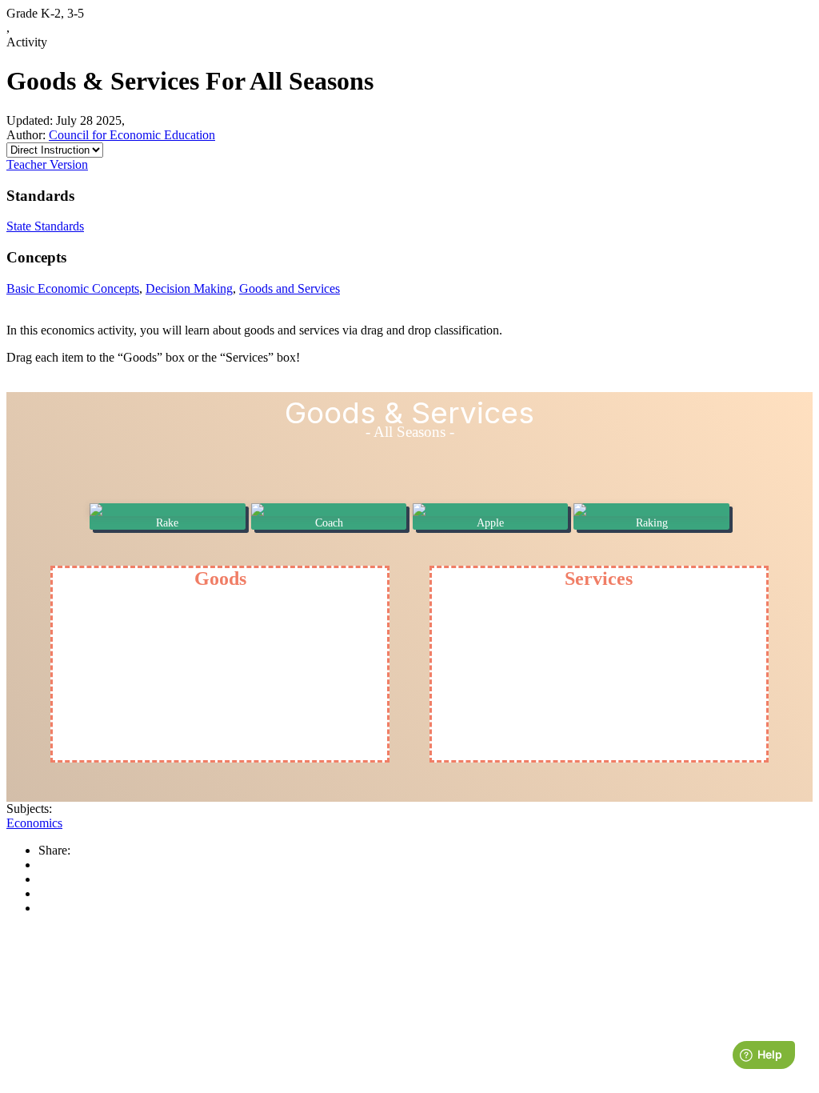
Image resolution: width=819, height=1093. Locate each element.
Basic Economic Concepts (72, 288)
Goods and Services (289, 288)
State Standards (45, 226)
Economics (34, 823)
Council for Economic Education (132, 135)
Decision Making (189, 288)
